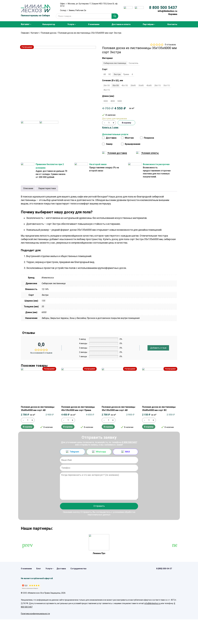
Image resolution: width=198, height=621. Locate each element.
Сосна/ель (133, 63)
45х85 (149, 85)
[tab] (28, 188)
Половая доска (48, 33)
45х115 (106, 90)
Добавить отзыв (158, 348)
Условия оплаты (150, 153)
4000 (112, 101)
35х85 (141, 85)
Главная (25, 33)
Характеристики (47, 188)
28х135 (106, 85)
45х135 (124, 85)
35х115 (166, 85)
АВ (104, 74)
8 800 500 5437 (163, 7)
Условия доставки (117, 153)
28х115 (157, 85)
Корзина (172, 14)
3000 (105, 101)
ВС (110, 74)
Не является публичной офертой (37, 578)
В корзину (126, 123)
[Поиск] (115, 16)
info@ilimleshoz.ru (167, 11)
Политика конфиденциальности (35, 614)
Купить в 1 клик (110, 127)
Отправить (99, 506)
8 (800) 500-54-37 (164, 569)
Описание (28, 188)
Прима (126, 74)
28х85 (133, 85)
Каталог (35, 33)
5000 (119, 101)
